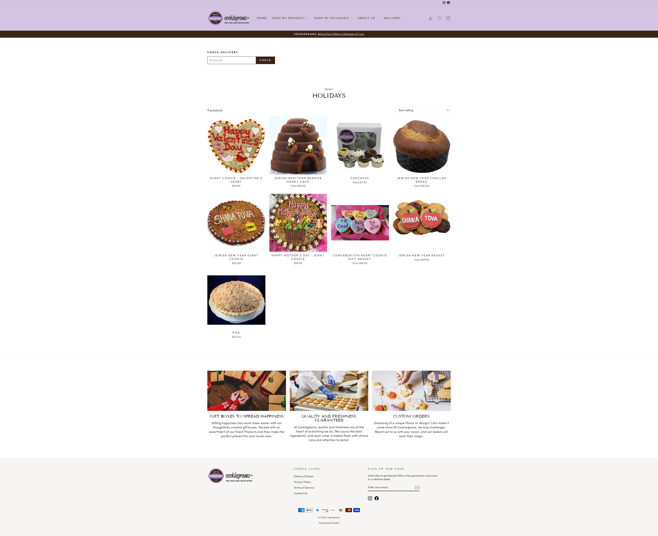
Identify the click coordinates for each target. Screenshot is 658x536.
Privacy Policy (302, 482)
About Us (367, 18)
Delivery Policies (304, 476)
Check (265, 60)
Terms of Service (304, 487)
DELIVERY (392, 18)
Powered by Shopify (329, 522)
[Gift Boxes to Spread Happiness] (246, 391)
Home (262, 18)
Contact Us (300, 493)
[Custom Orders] (411, 391)
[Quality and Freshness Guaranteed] (329, 391)
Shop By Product (289, 18)
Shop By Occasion (332, 18)
